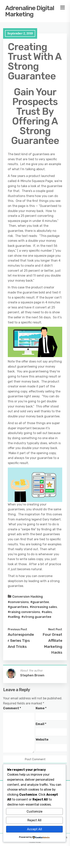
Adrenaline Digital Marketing (29, 11)
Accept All (34, 829)
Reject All (34, 820)
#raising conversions (24, 612)
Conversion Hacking (27, 596)
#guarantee (39, 602)
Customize (34, 811)
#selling (14, 617)
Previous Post (17, 629)
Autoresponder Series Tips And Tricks (21, 640)
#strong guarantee (36, 617)
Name (41, 708)
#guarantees (18, 607)
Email (41, 724)
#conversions (18, 602)
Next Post (55, 629)
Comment (12, 708)
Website (42, 739)
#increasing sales (43, 607)
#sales (47, 612)
